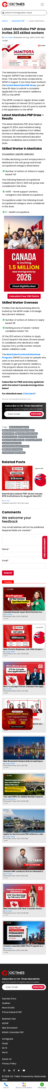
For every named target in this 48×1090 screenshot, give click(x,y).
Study (5, 1043)
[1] (3, 13)
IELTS (4, 1047)
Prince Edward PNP (12, 1012)
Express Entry (9, 998)
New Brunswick (10, 1027)
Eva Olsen (9, 37)
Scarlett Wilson (10, 799)
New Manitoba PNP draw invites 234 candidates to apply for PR (24, 495)
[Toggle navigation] (42, 4)
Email (5, 560)
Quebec (6, 1003)
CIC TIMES (15, 1076)
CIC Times (7, 501)
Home (5, 21)
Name (5, 549)
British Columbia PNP (13, 1032)
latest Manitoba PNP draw (21, 85)
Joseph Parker (10, 652)
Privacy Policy (9, 1063)
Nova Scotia (8, 1007)
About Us (6, 1059)
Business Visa (9, 1018)
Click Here (28, 393)
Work (5, 1052)
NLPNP (5, 1023)
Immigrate (7, 1038)
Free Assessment (44, 547)
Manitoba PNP (18, 21)
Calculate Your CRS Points (24, 296)
